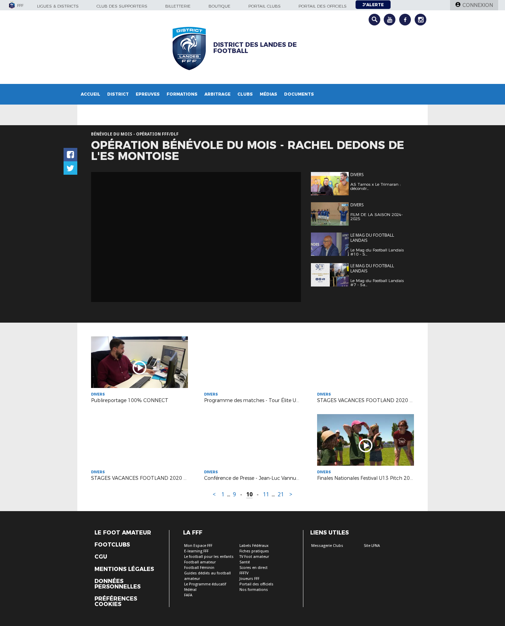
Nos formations (253, 589)
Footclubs (112, 545)
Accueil (90, 94)
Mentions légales (124, 569)
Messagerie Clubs (327, 545)
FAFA (188, 595)
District (118, 94)
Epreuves (148, 94)
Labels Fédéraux (254, 545)
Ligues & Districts (58, 6)
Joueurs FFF (249, 578)
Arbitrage (217, 94)
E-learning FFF (196, 551)
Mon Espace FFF (198, 545)
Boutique (220, 6)
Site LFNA (372, 545)
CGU (100, 557)
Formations (182, 94)
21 (281, 494)
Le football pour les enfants (209, 556)
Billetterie (178, 6)
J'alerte (373, 4)
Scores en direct (253, 567)
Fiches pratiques (254, 551)
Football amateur (200, 562)
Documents (299, 94)
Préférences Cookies (115, 601)
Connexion (477, 5)
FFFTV (243, 573)
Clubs (245, 94)
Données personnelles (117, 584)
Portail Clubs (264, 6)
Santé (244, 562)
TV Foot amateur (254, 556)
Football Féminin (199, 567)
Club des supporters (122, 6)
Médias (268, 94)
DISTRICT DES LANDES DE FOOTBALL (255, 48)
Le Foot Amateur (122, 533)
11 (266, 494)
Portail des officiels (323, 6)
